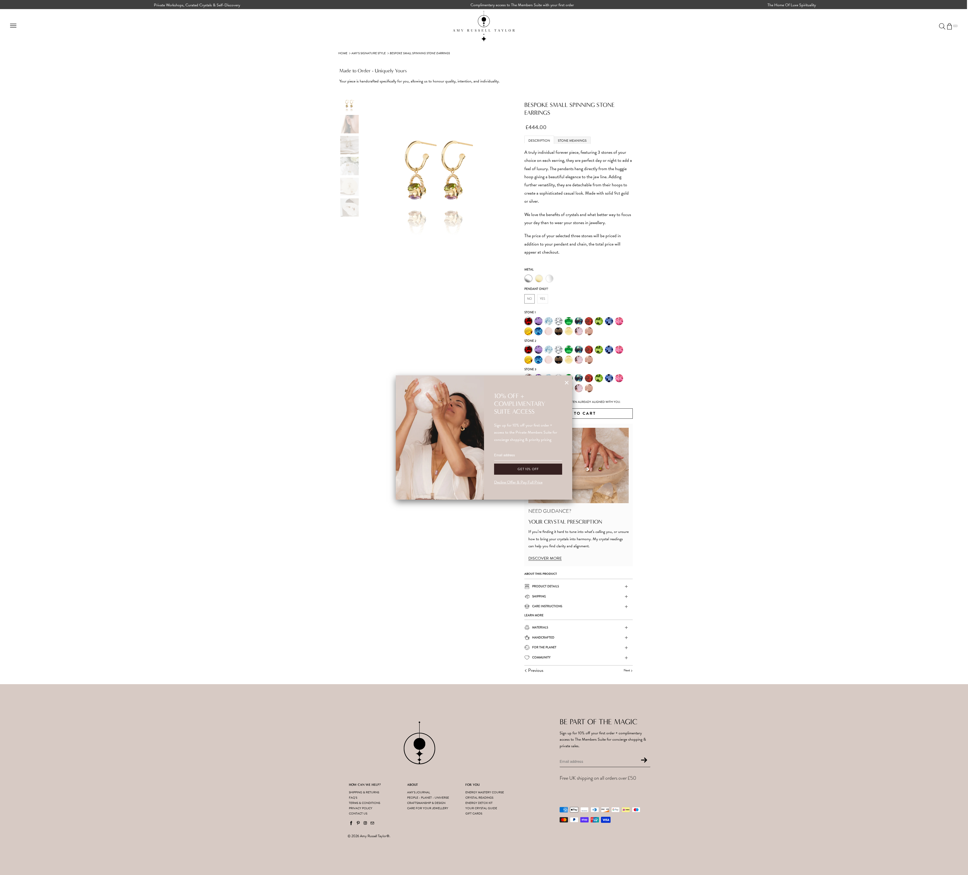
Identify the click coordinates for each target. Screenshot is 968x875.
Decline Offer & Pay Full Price (518, 482)
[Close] (566, 382)
